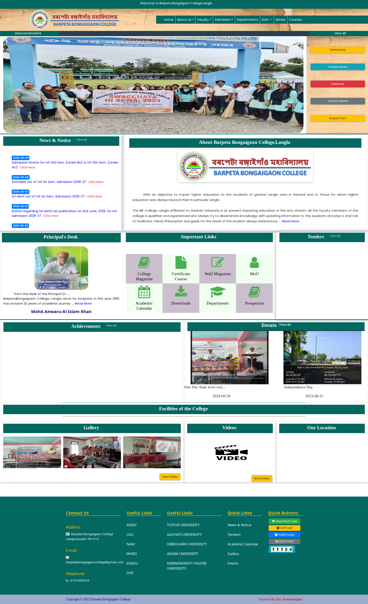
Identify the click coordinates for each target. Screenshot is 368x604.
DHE (130, 573)
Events (233, 563)
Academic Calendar (243, 544)
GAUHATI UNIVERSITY (184, 534)
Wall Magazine (218, 273)
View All (82, 139)
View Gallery (170, 476)
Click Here (27, 153)
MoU (254, 273)
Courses (295, 19)
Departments (247, 19)
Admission (223, 19)
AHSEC (131, 525)
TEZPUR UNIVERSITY (183, 525)
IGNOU (132, 563)
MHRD (131, 553)
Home (169, 19)
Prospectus (254, 303)
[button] (25, 85)
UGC (130, 534)
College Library (337, 67)
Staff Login (286, 528)
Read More (290, 221)
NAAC (130, 544)
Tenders (234, 534)
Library (280, 19)
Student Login (285, 534)
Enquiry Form (337, 118)
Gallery (233, 553)
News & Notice (239, 525)
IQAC (265, 19)
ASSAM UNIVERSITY (182, 553)
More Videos (262, 478)
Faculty (203, 19)
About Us (184, 19)
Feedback (337, 84)
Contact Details (338, 101)
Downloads (181, 303)
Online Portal (338, 50)
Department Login (286, 521)
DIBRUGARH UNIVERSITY (187, 544)
